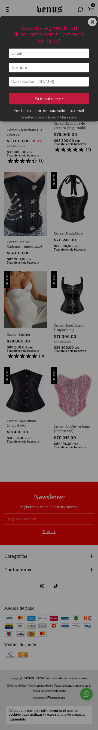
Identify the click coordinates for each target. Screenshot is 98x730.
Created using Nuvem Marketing (49, 117)
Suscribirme (49, 98)
